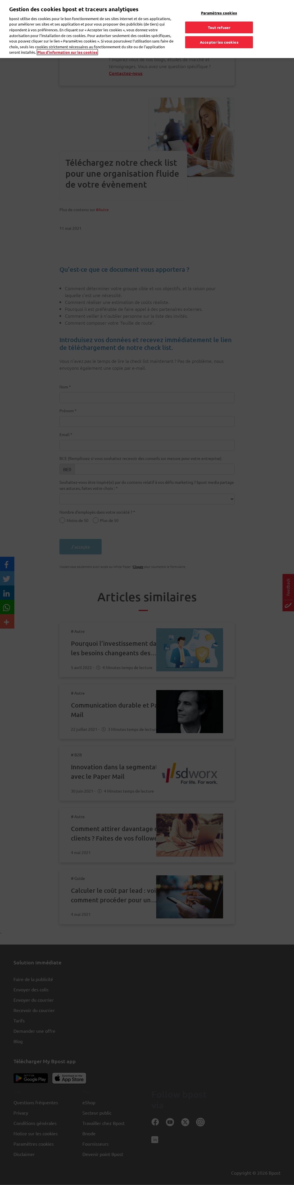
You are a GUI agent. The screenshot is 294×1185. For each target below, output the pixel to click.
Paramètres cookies (219, 12)
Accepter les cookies (219, 42)
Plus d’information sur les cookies (67, 52)
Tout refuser (219, 27)
